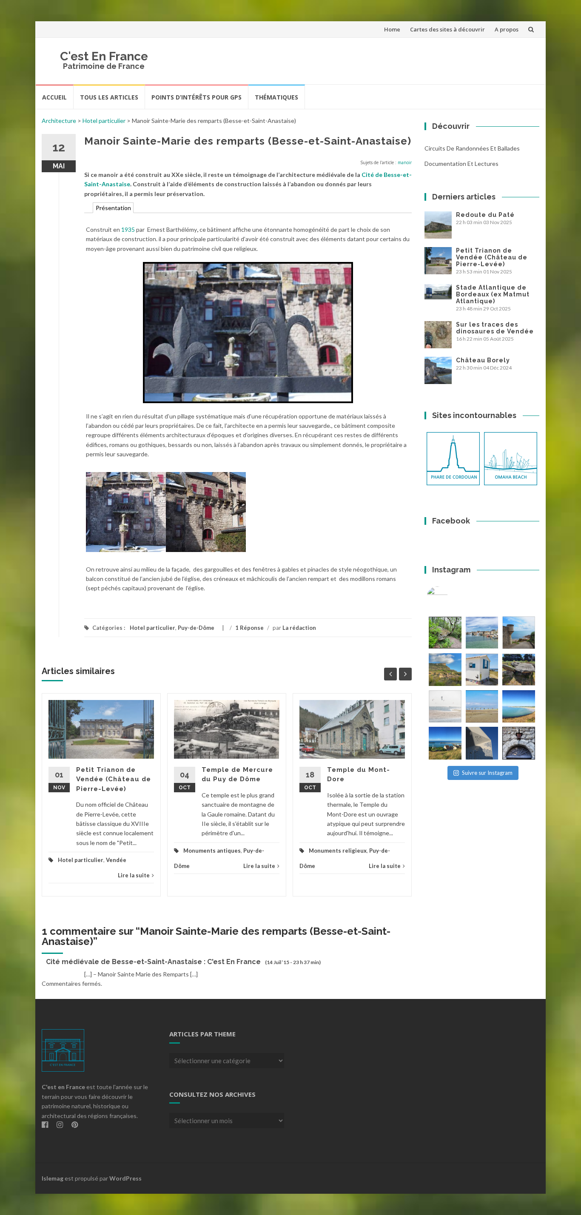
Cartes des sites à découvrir (447, 29)
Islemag (52, 1178)
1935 (128, 229)
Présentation (113, 207)
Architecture (59, 120)
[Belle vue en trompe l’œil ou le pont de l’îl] (482, 706)
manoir (405, 162)
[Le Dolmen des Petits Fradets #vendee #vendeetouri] (518, 669)
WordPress (125, 1178)
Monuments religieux (338, 850)
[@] (450, 597)
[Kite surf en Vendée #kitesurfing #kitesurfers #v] (445, 706)
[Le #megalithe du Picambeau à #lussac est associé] (445, 632)
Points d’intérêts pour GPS (196, 97)
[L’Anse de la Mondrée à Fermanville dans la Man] (518, 706)
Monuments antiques (212, 850)
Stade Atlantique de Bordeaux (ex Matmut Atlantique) (493, 294)
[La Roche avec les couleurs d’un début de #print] (445, 669)
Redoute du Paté (485, 214)
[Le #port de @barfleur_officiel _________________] (482, 632)
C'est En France (104, 56)
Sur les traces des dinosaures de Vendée (495, 328)
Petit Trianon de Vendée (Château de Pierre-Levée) (113, 779)
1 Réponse (249, 627)
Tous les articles (109, 97)
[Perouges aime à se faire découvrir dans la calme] (518, 743)
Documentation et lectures (461, 163)
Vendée (116, 859)
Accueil (54, 97)
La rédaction (299, 627)
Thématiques (276, 97)
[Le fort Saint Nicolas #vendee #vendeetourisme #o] (518, 632)
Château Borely (483, 360)
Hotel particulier (104, 120)
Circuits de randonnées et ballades (472, 148)
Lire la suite (134, 875)
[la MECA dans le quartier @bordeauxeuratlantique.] (482, 743)
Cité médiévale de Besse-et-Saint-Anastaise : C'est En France (153, 962)
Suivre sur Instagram (487, 772)
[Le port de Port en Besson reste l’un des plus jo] (445, 743)
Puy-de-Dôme (196, 627)
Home (392, 29)
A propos (506, 29)
